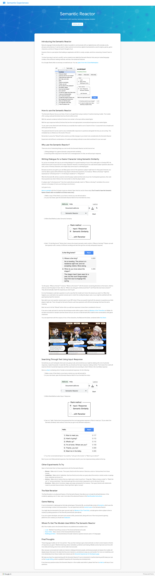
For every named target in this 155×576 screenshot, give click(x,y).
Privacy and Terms (148, 574)
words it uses (88, 507)
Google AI (4, 573)
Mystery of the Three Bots (97, 310)
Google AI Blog (49, 559)
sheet (48, 370)
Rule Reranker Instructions (94, 496)
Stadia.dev (67, 517)
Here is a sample (46, 190)
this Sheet (103, 317)
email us (101, 562)
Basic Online (48, 532)
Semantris (101, 505)
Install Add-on (77, 24)
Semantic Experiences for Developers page (87, 554)
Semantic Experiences (17, 3)
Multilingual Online (50, 533)
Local (46, 530)
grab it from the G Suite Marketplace (88, 62)
